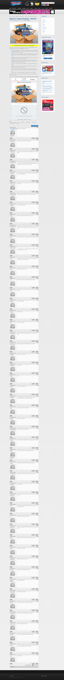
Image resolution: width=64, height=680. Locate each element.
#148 (37, 633)
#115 (37, 278)
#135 (37, 493)
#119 (37, 321)
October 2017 (22, 16)
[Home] (17, 3)
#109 (37, 214)
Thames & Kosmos (28, 122)
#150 (37, 654)
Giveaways (16, 16)
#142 (37, 568)
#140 (37, 547)
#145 (37, 601)
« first (26, 665)
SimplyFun (18, 123)
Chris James (15, 20)
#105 (37, 171)
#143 (37, 579)
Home (10, 8)
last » (37, 665)
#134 (37, 483)
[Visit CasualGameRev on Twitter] (44, 5)
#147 (37, 622)
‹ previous (28, 665)
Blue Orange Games (12, 123)
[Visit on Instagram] (46, 5)
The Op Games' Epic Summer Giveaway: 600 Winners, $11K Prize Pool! (47, 73)
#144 (37, 590)
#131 (37, 449)
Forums (36, 8)
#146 (37, 611)
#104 (37, 161)
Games (31, 8)
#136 (37, 504)
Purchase (45, 58)
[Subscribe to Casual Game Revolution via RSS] (48, 5)
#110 (37, 225)
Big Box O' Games (16, 122)
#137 (37, 515)
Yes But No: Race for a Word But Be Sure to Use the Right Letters (47, 88)
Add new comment (35, 125)
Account (50, 8)
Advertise (24, 8)
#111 (37, 235)
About (39, 8)
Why (37, 76)
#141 (37, 557)
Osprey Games (34, 122)
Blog (28, 8)
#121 (37, 342)
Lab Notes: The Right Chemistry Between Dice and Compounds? (47, 86)
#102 (37, 139)
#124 (37, 374)
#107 (37, 193)
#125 (37, 385)
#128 (37, 417)
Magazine (14, 8)
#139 (37, 536)
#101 (37, 127)
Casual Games (22, 122)
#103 (37, 150)
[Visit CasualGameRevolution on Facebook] (42, 5)
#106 (37, 182)
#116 (37, 289)
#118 (37, 310)
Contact (46, 8)
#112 (37, 246)
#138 (37, 525)
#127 (37, 406)
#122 (37, 353)
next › (35, 665)
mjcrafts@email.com (14, 128)
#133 (37, 472)
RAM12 (11, 450)
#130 (37, 438)
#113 (37, 257)
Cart (43, 8)
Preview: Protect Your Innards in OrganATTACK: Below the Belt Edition (47, 82)
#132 (37, 461)
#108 (37, 203)
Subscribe (19, 8)
